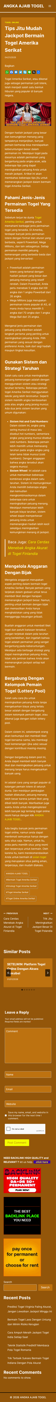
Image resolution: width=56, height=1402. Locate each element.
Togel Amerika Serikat (17, 892)
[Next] (47, 972)
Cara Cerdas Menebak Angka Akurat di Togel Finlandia (28, 548)
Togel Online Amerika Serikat (20, 898)
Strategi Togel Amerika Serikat (21, 886)
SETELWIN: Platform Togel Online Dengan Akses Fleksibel (26, 968)
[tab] (22, 990)
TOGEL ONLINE (12, 22)
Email (10, 1089)
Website (11, 1104)
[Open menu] (49, 6)
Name (10, 1074)
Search (8, 1282)
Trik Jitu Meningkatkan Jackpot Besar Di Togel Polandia (42, 922)
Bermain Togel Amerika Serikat (21, 880)
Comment (13, 1031)
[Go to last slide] (8, 972)
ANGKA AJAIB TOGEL (17, 873)
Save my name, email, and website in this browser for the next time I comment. (28, 1115)
